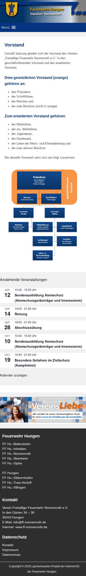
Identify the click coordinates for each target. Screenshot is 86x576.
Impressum (10, 550)
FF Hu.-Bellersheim (16, 444)
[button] (5, 27)
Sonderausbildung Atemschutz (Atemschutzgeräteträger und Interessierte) (48, 298)
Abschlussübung (28, 327)
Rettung (21, 314)
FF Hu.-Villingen (14, 487)
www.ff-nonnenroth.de (31, 527)
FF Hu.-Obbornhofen (17, 478)
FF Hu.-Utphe (12, 463)
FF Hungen (10, 473)
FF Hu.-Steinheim (15, 458)
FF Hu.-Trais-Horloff (16, 482)
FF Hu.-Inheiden (14, 449)
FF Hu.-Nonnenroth (16, 453)
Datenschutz (11, 554)
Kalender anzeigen (13, 375)
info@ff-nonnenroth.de (29, 522)
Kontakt (7, 545)
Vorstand (14, 44)
